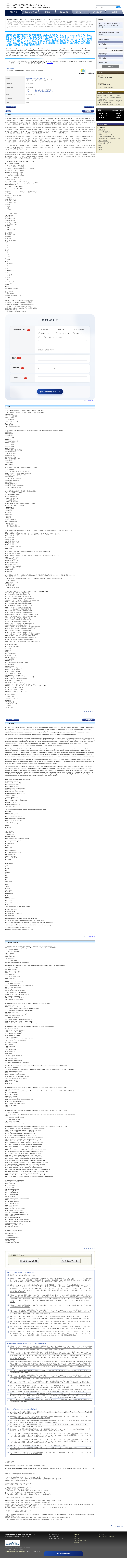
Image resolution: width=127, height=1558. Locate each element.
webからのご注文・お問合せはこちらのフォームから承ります (71, 1260)
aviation (11, 70)
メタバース (101, 130)
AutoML (100, 147)
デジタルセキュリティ (105, 143)
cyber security (31, 70)
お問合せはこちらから (105, 77)
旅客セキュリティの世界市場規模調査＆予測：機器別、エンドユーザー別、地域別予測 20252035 (38, 1445)
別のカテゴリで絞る (104, 40)
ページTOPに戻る (90, 401)
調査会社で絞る (103, 62)
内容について (80, 333)
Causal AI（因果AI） (104, 132)
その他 (52, 337)
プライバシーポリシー (80, 1540)
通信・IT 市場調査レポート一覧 (33, 19)
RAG (99, 145)
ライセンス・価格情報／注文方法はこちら (39, 91)
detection (40, 70)
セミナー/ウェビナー (98, 12)
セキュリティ (57, 19)
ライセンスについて (65, 333)
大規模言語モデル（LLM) (106, 136)
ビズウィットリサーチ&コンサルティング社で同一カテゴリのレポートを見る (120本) (110, 25)
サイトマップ (77, 1538)
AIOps (100, 149)
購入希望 (61, 329)
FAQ (75, 1536)
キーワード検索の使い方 (117, 50)
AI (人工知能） (103, 141)
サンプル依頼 (80, 329)
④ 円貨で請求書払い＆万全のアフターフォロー (110, 104)
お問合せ (76, 1542)
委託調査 (48, 12)
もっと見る (50, 63)
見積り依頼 (45, 329)
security (26, 1409)
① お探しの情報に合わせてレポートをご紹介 (109, 96)
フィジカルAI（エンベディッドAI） (109, 138)
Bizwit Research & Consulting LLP (37, 78)
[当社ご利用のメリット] (110, 92)
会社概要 (115, 12)
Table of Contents (12, 720)
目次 (8, 111)
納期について (45, 333)
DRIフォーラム (81, 12)
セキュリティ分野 (32, 1343)
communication (20, 70)
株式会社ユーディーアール (106, 1536)
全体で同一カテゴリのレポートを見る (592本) (109, 33)
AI (119, 7)
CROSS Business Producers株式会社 (15, 1551)
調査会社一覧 (65, 12)
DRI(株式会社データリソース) (14, 19)
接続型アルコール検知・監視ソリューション (23, 1275)
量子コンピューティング (106, 134)
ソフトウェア (48, 19)
